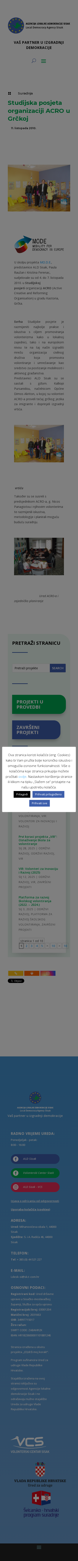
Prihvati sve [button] (39, 803)
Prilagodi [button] (22, 794)
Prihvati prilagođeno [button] (48, 794)
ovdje (22, 776)
